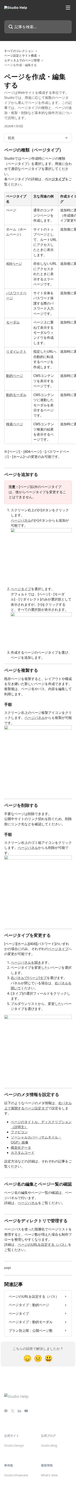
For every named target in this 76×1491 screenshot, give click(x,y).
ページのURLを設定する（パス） (43, 1244)
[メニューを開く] (68, 7)
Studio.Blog (49, 1445)
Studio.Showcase (16, 1475)
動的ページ (14, 375)
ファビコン (19, 1132)
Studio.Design (14, 1445)
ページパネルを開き (26, 962)
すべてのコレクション (19, 51)
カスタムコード (22, 1152)
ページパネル (21, 520)
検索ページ (14, 424)
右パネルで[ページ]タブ (29, 977)
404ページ (14, 263)
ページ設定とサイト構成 (20, 55)
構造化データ (21, 1147)
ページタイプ (55, 179)
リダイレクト (16, 351)
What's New (49, 1475)
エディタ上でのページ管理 (22, 60)
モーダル (13, 322)
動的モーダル (16, 394)
